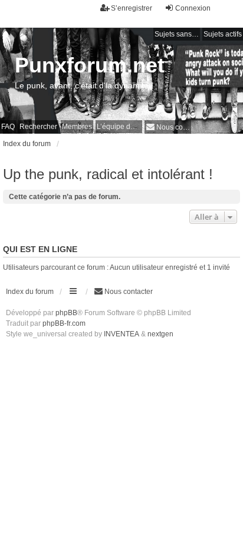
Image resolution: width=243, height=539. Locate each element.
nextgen (160, 334)
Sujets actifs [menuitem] (222, 34)
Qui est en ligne (40, 249)
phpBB (66, 313)
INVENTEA (121, 334)
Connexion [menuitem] (193, 8)
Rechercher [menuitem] (38, 127)
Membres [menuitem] (77, 127)
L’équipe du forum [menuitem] (119, 127)
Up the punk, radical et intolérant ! (108, 174)
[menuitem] (168, 127)
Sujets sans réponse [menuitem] (177, 34)
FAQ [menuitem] (8, 127)
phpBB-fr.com (64, 323)
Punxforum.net (90, 65)
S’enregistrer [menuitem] (131, 8)
